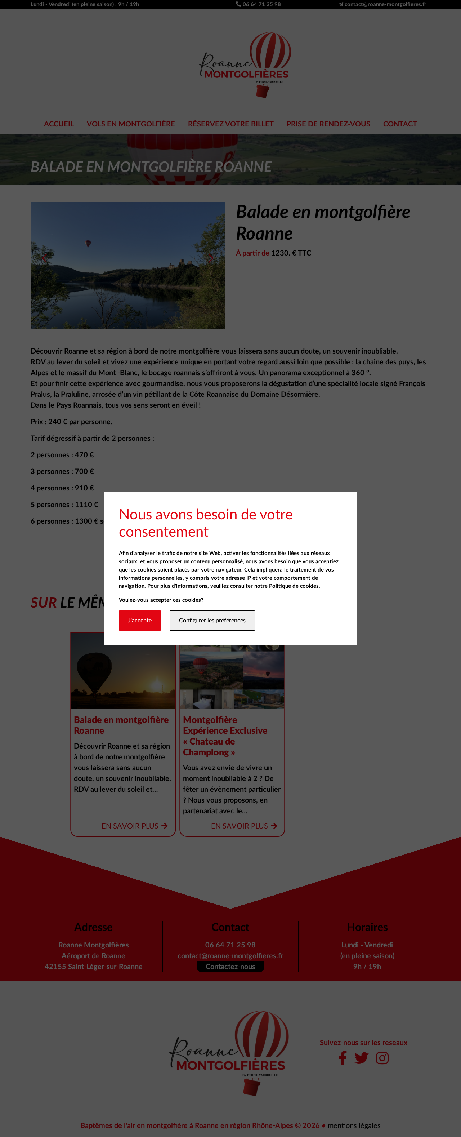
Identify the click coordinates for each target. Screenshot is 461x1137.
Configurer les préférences (212, 620)
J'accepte (140, 620)
